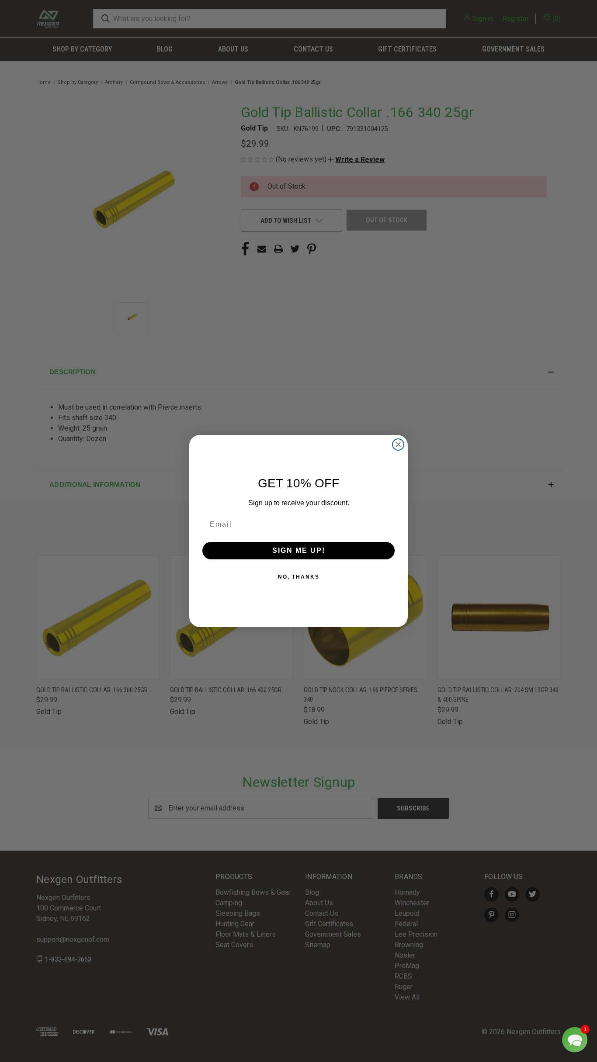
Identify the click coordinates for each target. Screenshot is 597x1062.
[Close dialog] (398, 444)
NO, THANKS (298, 577)
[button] (574, 1039)
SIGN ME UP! (298, 550)
